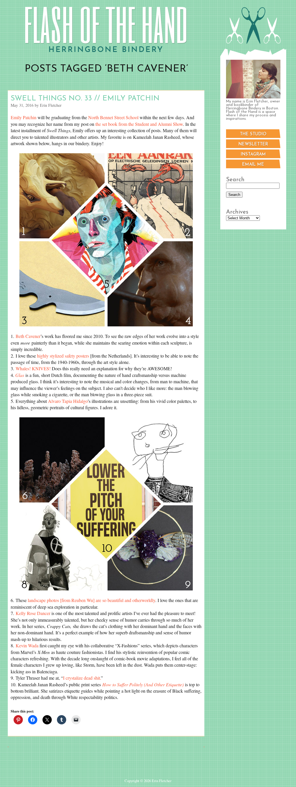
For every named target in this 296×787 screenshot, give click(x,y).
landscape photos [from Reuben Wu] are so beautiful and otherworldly (91, 600)
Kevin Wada (27, 645)
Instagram (253, 154)
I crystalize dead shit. (82, 678)
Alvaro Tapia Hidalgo (68, 401)
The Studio (253, 134)
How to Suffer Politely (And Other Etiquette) (143, 684)
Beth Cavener (28, 336)
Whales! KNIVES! (33, 368)
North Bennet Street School (113, 117)
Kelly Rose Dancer (33, 613)
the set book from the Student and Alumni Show (139, 124)
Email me (253, 164)
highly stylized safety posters (63, 356)
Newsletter (253, 144)
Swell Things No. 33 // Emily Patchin (85, 98)
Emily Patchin (23, 117)
